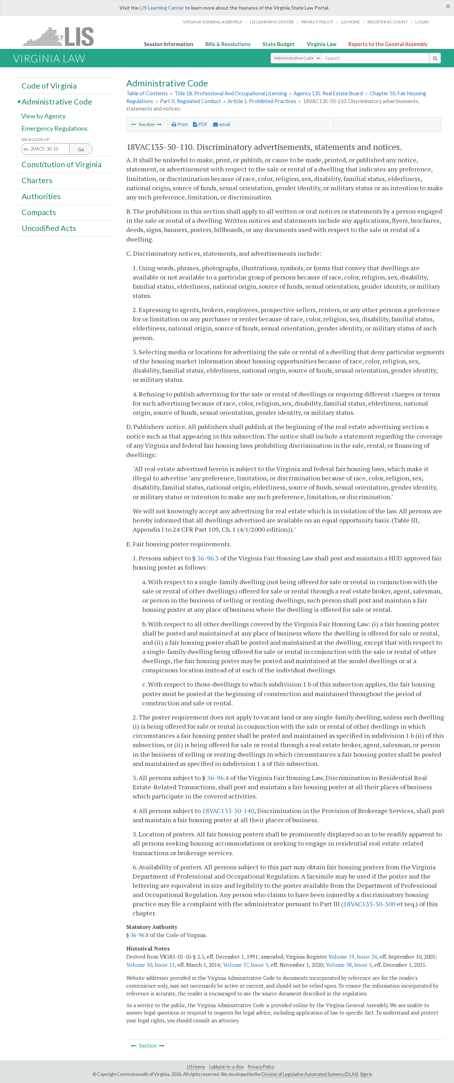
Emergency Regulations (54, 128)
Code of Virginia (49, 85)
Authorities (41, 196)
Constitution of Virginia (61, 164)
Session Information (168, 44)
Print (182, 124)
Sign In (366, 1074)
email (224, 124)
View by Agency (43, 116)
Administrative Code (57, 101)
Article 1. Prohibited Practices (262, 101)
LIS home (350, 21)
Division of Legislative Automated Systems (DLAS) (309, 1074)
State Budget (278, 44)
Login (421, 21)
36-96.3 (208, 558)
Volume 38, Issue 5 (349, 964)
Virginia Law (321, 44)
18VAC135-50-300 (369, 903)
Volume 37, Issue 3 (245, 964)
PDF (202, 124)
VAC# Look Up (35, 139)
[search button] (435, 58)
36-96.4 (218, 777)
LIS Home (196, 1067)
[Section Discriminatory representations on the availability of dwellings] (159, 124)
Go (81, 149)
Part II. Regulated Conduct (190, 101)
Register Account (387, 21)
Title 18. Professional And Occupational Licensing (231, 93)
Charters (37, 180)
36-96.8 (140, 934)
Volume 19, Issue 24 (352, 956)
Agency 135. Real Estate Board (328, 93)
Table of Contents (147, 93)
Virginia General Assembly (212, 21)
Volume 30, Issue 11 (150, 964)
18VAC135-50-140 (228, 810)
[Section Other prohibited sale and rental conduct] (134, 124)
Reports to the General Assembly (388, 44)
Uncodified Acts (49, 228)
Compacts (39, 212)
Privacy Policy (317, 21)
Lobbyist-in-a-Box (226, 1067)
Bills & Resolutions (227, 44)
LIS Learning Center (162, 8)
